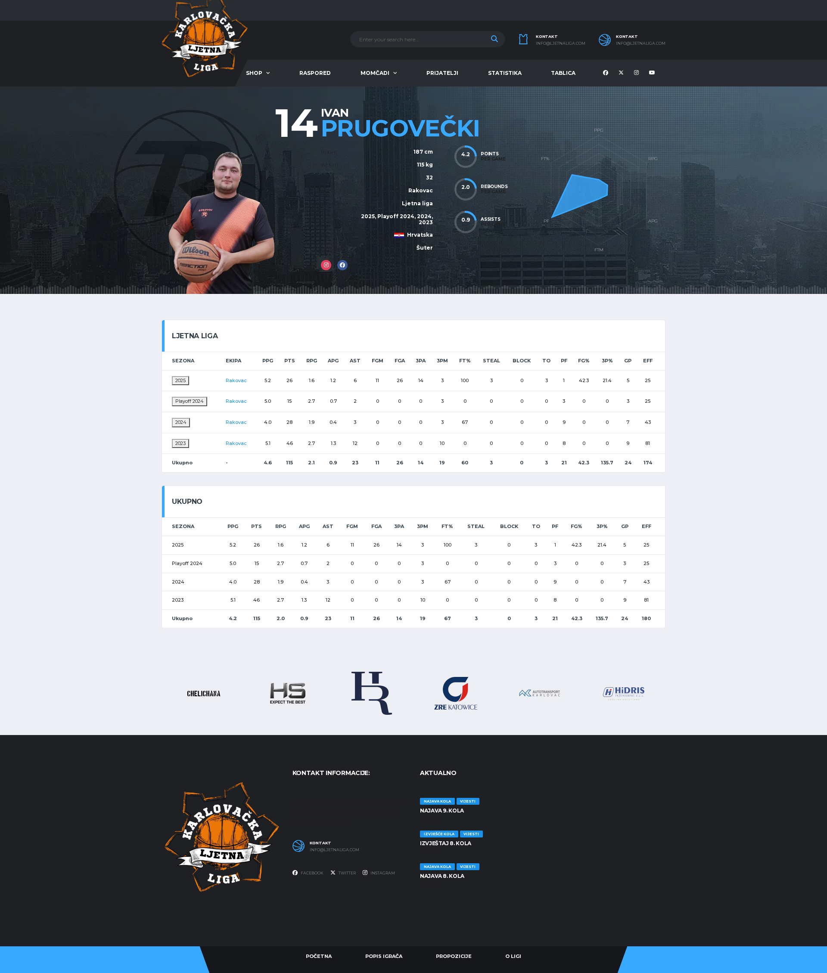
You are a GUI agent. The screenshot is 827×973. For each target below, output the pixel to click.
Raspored (315, 73)
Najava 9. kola (442, 810)
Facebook (311, 873)
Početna (319, 956)
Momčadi (375, 73)
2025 (180, 380)
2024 (181, 422)
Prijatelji (442, 73)
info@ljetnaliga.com (560, 43)
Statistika (505, 73)
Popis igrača (383, 956)
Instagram (382, 873)
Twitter (347, 873)
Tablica (563, 73)
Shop (254, 73)
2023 (180, 443)
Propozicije (454, 956)
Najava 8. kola (442, 876)
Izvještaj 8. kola (445, 843)
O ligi (513, 956)
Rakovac (420, 190)
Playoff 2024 (189, 401)
